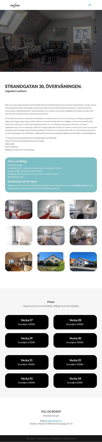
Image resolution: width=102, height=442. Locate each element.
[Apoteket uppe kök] (51, 244)
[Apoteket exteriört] (83, 270)
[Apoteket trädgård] (51, 270)
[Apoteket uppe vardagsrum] (83, 244)
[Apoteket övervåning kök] (18, 270)
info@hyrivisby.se (81, 185)
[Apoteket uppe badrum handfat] (83, 218)
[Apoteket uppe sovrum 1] (18, 218)
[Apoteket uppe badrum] (18, 244)
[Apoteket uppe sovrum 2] (51, 218)
